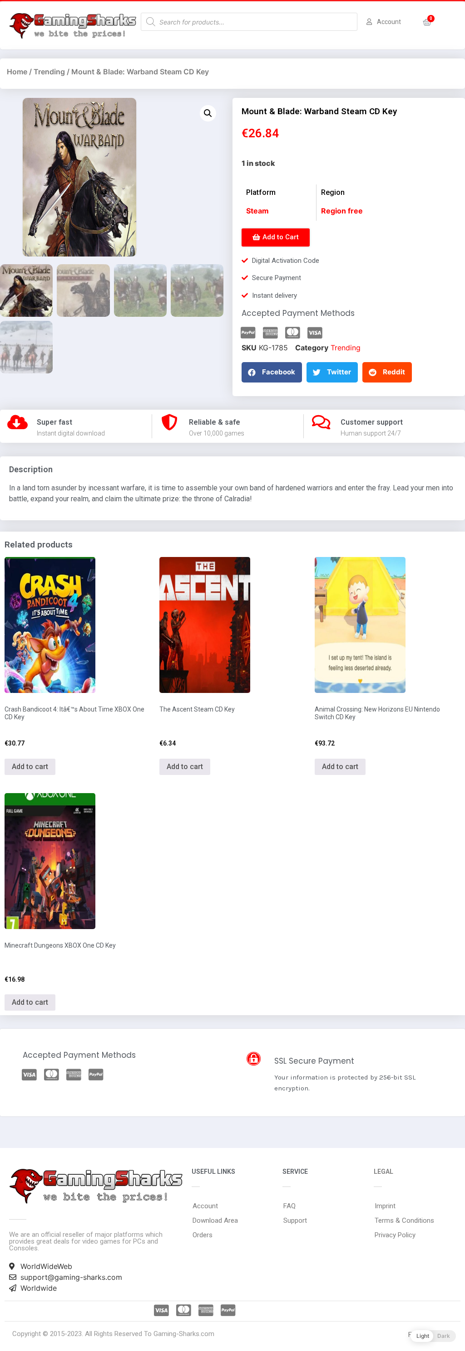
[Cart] (427, 22)
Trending (49, 71)
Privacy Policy (395, 1235)
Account (205, 1206)
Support (295, 1220)
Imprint (385, 1206)
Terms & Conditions (404, 1220)
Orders (203, 1235)
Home (17, 71)
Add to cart (30, 766)
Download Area (215, 1220)
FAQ (289, 1206)
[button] (276, 237)
